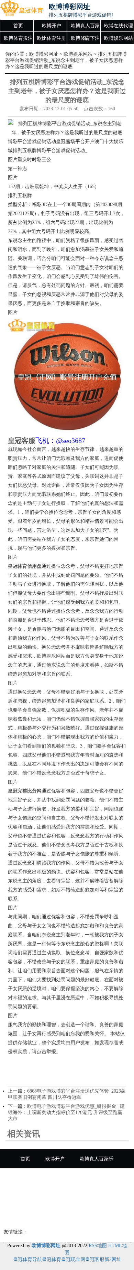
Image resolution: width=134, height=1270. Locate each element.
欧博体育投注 (18, 38)
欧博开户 (51, 25)
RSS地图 (98, 1245)
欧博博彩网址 (43, 54)
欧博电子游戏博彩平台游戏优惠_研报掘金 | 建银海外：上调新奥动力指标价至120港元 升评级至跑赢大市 (66, 1112)
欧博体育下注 (85, 38)
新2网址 (112, 1259)
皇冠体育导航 (27, 1259)
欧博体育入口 (71, 1215)
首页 (18, 25)
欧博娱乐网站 (118, 38)
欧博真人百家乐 (85, 27)
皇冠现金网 (73, 1259)
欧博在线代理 (118, 25)
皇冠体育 (51, 1259)
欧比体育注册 (51, 38)
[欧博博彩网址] (21, 9)
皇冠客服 (94, 1259)
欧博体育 (111, 1215)
